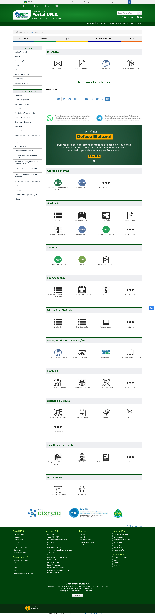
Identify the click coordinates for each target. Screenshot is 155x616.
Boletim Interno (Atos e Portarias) (27, 181)
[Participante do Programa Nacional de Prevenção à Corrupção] (118, 513)
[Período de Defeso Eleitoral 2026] (94, 145)
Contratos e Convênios (55, 545)
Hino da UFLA (118, 547)
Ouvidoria (50, 555)
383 (92, 99)
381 (81, 99)
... (102, 99)
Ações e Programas (22, 100)
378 (64, 99)
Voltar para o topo (135, 526)
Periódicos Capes (53, 562)
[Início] (48, 99)
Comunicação (20, 61)
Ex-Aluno (131, 39)
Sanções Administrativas (24, 151)
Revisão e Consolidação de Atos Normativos (26, 176)
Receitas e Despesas (22, 117)
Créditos (116, 563)
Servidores (19, 126)
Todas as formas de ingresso (23, 573)
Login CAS (117, 565)
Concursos (50, 542)
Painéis (17, 199)
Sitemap (140, 6)
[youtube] (140, 17)
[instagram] (125, 17)
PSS (15, 571)
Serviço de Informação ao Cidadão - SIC (27, 136)
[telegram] (137, 17)
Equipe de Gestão (102, 23)
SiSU (15, 563)
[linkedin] (132, 17)
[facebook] (122, 17)
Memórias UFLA (119, 550)
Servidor (45, 39)
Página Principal (21, 52)
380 (75, 99)
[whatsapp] (128, 17)
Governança (19, 79)
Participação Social (22, 104)
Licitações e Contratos (23, 122)
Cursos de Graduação (21, 560)
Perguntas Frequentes (23, 142)
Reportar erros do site (121, 558)
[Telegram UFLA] (119, 118)
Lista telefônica (77, 595)
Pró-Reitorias (19, 70)
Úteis (115, 560)
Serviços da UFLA (115, 23)
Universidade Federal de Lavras (95, 614)
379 (69, 99)
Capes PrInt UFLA (53, 537)
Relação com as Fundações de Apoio (26, 169)
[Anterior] (53, 99)
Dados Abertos (20, 146)
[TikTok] (135, 17)
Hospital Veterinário (54, 547)
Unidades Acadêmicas (23, 74)
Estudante (23, 39)
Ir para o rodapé (52, 6)
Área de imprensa (136, 23)
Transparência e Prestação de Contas (26, 156)
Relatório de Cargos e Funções (26, 194)
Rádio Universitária (53, 565)
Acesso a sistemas (21, 83)
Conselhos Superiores (121, 534)
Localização (117, 545)
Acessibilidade (120, 6)
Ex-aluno (83, 545)
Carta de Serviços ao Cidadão (57, 540)
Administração (118, 537)
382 (86, 99)
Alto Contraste (131, 6)
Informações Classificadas (24, 131)
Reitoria (17, 65)
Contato (125, 23)
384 (97, 99)
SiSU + (16, 565)
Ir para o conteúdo (18, 6)
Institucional (19, 95)
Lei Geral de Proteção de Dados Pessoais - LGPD (26, 163)
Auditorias (18, 109)
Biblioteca (50, 534)
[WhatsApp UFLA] (69, 118)
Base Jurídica (118, 542)
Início (31, 32)
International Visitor (104, 39)
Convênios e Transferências (25, 113)
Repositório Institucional (55, 568)
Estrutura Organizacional (122, 540)
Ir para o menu (30, 6)
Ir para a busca (41, 6)
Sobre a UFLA (90, 23)
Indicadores (19, 190)
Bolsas (17, 186)
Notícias (18, 56)
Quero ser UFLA (72, 39)
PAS (15, 568)
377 (58, 99)
